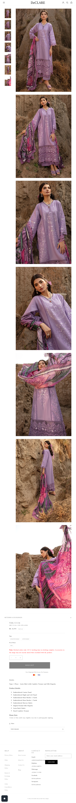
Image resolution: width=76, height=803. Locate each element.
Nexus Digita (46, 799)
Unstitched (15, 639)
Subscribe (51, 762)
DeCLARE (33, 799)
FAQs (6, 760)
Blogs (19, 770)
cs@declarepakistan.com (38, 760)
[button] (4, 3)
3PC (12, 645)
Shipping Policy (7, 766)
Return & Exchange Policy (7, 776)
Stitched (26, 639)
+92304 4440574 (36, 766)
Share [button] (12, 723)
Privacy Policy (9, 755)
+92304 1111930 (36, 772)
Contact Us (21, 765)
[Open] (4, 798)
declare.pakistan (36, 778)
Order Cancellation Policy (8, 787)
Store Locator (22, 755)
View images (15, 729)
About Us (21, 760)
